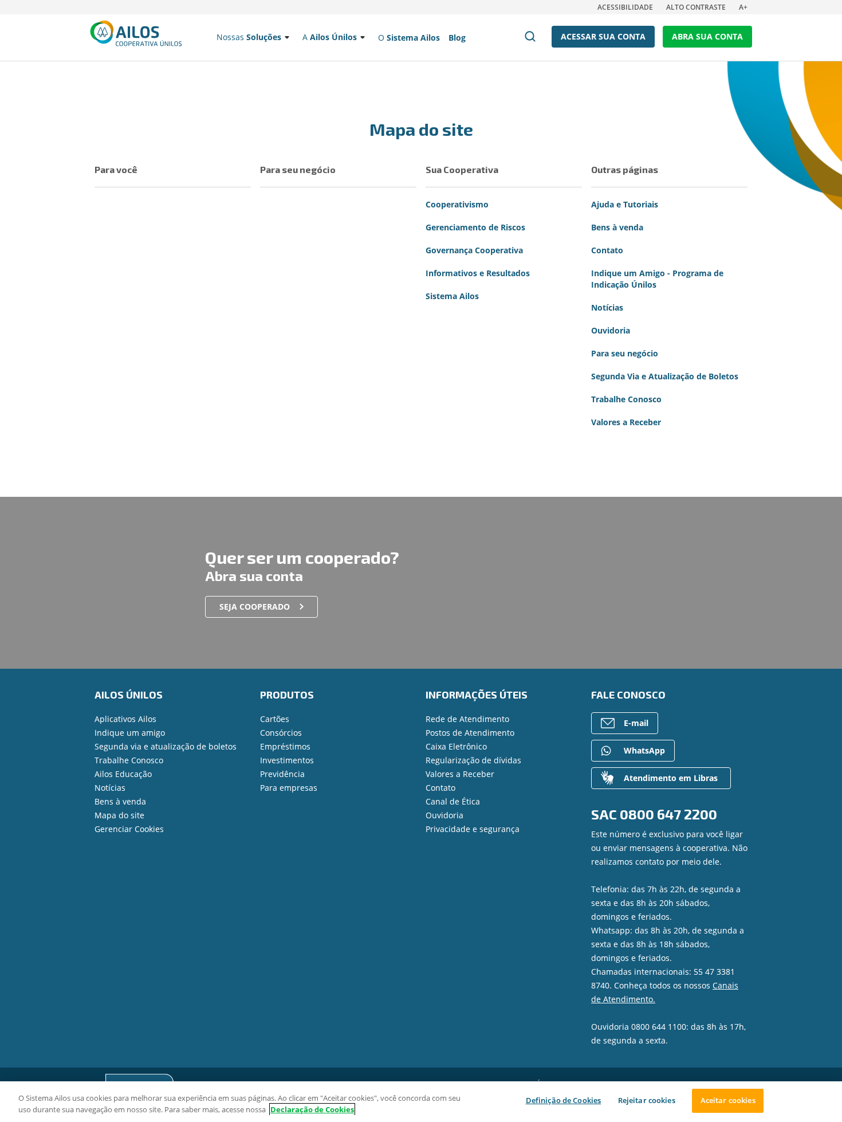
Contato (607, 250)
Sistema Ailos (452, 296)
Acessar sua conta (603, 36)
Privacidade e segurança (473, 828)
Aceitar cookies (728, 1100)
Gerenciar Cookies (129, 828)
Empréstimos (285, 746)
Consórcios (281, 732)
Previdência (282, 773)
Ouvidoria (610, 330)
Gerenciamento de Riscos (475, 227)
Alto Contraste (696, 7)
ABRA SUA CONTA (707, 36)
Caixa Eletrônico (456, 746)
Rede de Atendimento (467, 718)
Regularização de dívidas (473, 760)
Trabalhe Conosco (626, 399)
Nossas (249, 37)
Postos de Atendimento (470, 732)
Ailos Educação (123, 773)
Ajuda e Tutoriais (624, 204)
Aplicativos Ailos (125, 718)
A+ (743, 7)
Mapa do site (119, 815)
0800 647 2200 (668, 814)
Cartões (274, 718)
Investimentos (287, 760)
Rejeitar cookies (646, 1100)
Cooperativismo (457, 204)
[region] (421, 1101)
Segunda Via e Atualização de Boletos (664, 376)
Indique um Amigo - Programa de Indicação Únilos (657, 279)
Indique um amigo (130, 732)
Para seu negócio (624, 353)
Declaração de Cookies (312, 1109)
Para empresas (288, 787)
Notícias (607, 307)
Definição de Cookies (563, 1100)
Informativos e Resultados (478, 273)
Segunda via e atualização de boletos (166, 746)
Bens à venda (617, 227)
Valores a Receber (626, 422)
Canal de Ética (453, 801)
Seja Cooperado (254, 606)
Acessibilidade (625, 7)
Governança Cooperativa (474, 250)
